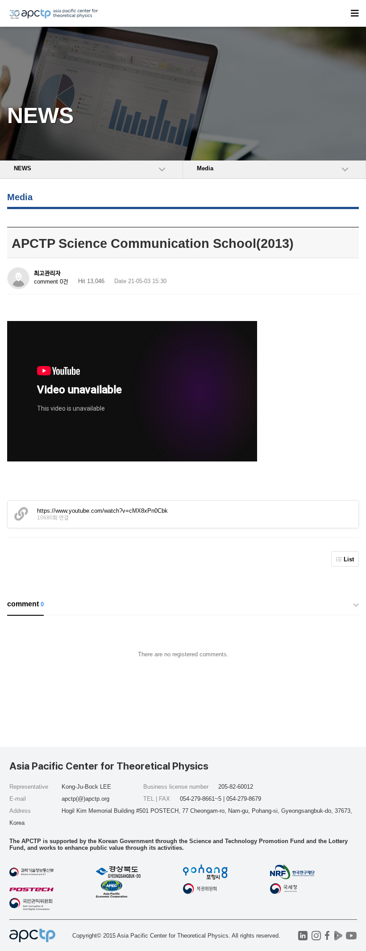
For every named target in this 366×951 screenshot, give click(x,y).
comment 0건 (51, 281)
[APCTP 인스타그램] (316, 935)
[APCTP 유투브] (351, 935)
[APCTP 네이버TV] (338, 935)
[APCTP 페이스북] (327, 935)
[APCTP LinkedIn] (302, 935)
